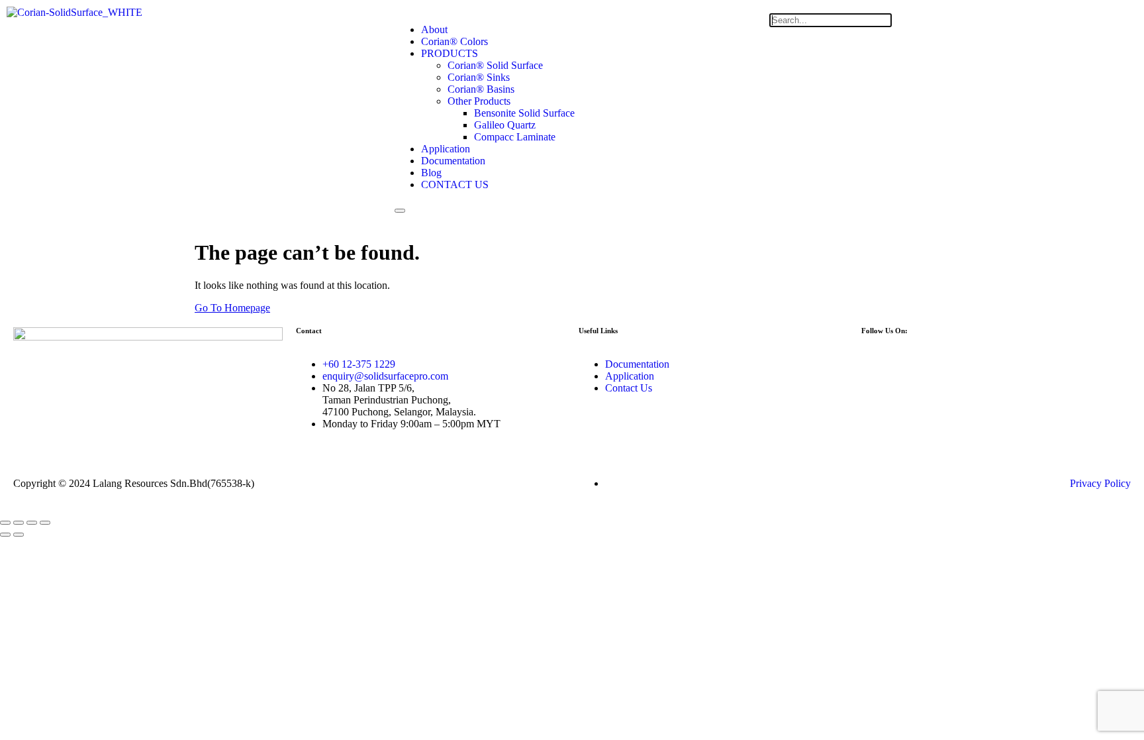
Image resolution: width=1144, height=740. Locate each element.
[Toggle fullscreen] (18, 523)
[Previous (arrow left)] (5, 535)
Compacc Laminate (514, 136)
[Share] (31, 523)
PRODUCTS (449, 53)
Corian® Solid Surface (495, 65)
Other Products (479, 101)
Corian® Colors (454, 41)
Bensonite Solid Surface (524, 113)
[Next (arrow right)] (18, 535)
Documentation (453, 160)
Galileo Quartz (505, 125)
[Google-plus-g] (985, 364)
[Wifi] (949, 364)
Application (445, 148)
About (434, 29)
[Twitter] (913, 364)
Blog (431, 172)
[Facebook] (877, 364)
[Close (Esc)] (45, 523)
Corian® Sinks (479, 77)
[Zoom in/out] (5, 523)
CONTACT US (455, 184)
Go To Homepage (232, 307)
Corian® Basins (481, 89)
